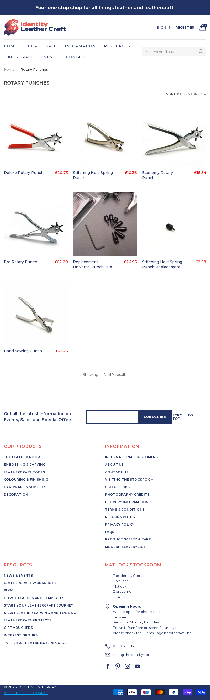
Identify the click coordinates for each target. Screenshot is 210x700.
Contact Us (117, 472)
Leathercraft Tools (24, 472)
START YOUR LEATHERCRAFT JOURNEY (39, 605)
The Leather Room (22, 457)
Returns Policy (120, 517)
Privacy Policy (119, 524)
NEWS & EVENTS (18, 575)
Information (80, 46)
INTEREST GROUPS (21, 635)
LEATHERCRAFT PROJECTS (27, 620)
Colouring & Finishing (26, 480)
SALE (51, 46)
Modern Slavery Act (125, 547)
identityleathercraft (39, 687)
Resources (117, 46)
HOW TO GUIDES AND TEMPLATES (34, 598)
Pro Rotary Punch (20, 261)
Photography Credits (127, 494)
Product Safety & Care (128, 539)
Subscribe (155, 417)
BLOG (9, 590)
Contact (76, 57)
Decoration (16, 494)
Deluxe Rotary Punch (24, 172)
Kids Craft (20, 57)
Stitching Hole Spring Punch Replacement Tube (162, 264)
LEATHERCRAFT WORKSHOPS (30, 583)
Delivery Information (127, 502)
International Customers (131, 457)
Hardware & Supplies (25, 487)
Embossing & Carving (25, 464)
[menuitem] (12, 46)
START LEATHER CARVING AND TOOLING (40, 613)
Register (184, 27)
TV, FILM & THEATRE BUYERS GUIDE (35, 643)
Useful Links (117, 487)
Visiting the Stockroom (129, 480)
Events (49, 57)
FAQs (109, 532)
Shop (31, 46)
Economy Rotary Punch (157, 175)
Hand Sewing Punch (23, 351)
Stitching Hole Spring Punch (93, 175)
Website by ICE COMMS (26, 693)
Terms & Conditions (125, 509)
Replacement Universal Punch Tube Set (93, 264)
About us (114, 464)
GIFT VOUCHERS (18, 628)
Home (10, 46)
